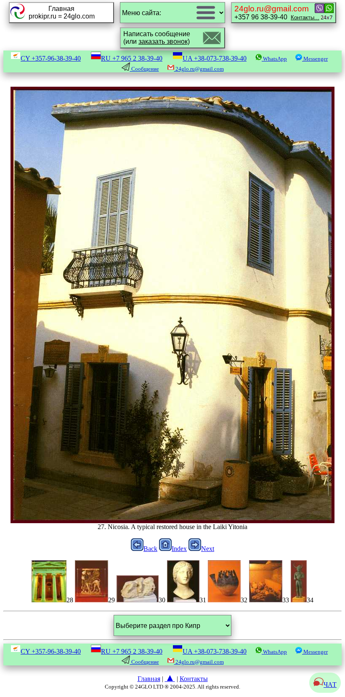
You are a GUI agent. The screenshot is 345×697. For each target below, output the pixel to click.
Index (179, 548)
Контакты (194, 678)
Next (207, 548)
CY (51, 58)
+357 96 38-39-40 (276, 12)
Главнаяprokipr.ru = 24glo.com (62, 12)
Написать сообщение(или (156, 37)
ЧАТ (330, 684)
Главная (149, 678)
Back (150, 548)
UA (215, 58)
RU (131, 58)
